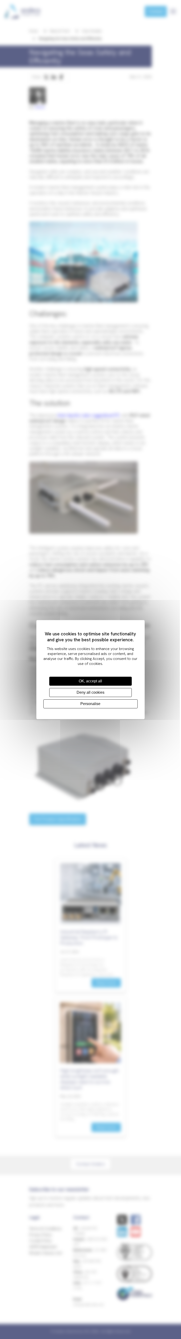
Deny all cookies (90, 692)
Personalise (90, 704)
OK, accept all (90, 681)
